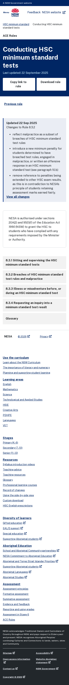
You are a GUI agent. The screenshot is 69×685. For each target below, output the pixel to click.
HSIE (6, 404)
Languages (9, 420)
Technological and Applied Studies (22, 399)
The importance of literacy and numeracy (26, 367)
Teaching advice (12, 469)
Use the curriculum (16, 357)
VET (5, 425)
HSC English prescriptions (18, 505)
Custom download (13, 500)
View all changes (18, 197)
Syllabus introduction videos (19, 464)
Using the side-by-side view (18, 495)
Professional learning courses (20, 485)
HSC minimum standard (16, 24)
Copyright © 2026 (12, 677)
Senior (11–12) (10, 453)
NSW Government (45, 668)
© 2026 (22, 336)
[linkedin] (13, 345)
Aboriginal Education (17, 546)
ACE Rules (9, 619)
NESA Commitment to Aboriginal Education (27, 556)
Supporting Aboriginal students (21, 539)
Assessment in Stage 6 (16, 614)
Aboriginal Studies (13, 577)
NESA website (51, 12)
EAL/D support (11, 528)
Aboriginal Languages (15, 572)
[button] (34, 262)
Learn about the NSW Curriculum (21, 362)
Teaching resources (14, 474)
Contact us (9, 668)
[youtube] (20, 345)
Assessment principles (15, 588)
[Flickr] (35, 345)
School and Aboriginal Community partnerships (29, 550)
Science (7, 394)
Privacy (44, 336)
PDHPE (7, 415)
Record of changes (14, 490)
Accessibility (43, 653)
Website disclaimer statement (46, 661)
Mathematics (10, 389)
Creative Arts (10, 410)
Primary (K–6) (10, 442)
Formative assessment (15, 594)
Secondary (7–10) (12, 447)
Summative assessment (16, 599)
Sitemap (7, 653)
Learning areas (13, 379)
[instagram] (27, 345)
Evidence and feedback (16, 604)
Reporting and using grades (18, 609)
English (7, 384)
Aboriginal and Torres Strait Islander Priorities (29, 561)
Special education (13, 533)
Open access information (16, 659)
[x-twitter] (6, 345)
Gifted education (12, 523)
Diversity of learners (17, 518)
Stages (8, 438)
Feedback (34, 12)
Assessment (11, 584)
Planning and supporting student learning (26, 372)
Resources (10, 459)
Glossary (8, 479)
